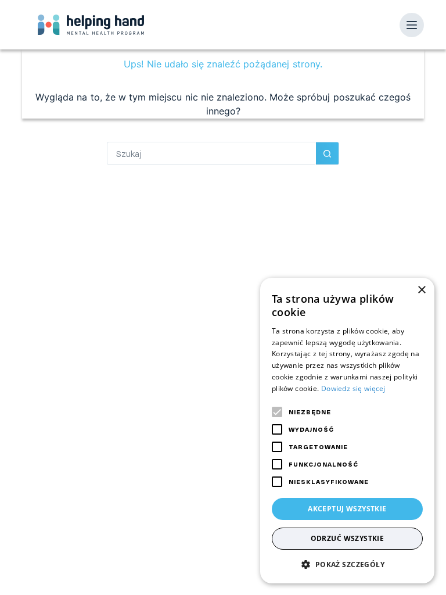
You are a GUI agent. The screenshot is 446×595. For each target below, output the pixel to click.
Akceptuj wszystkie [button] (347, 509)
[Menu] (412, 25)
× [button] (421, 290)
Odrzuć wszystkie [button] (347, 538)
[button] (347, 564)
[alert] (347, 430)
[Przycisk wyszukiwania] (327, 153)
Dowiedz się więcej (353, 388)
